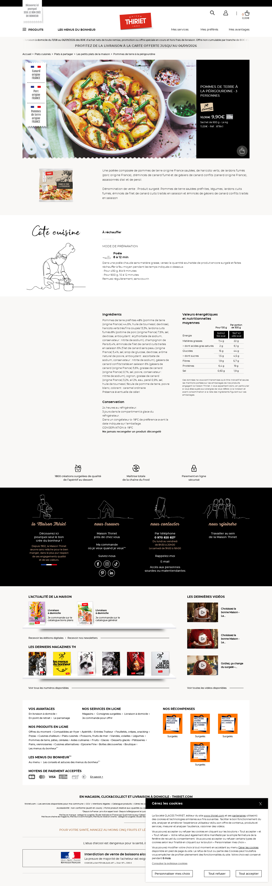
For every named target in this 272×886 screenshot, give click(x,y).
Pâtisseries (138, 740)
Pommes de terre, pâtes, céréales (48, 740)
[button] (226, 14)
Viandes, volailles (120, 735)
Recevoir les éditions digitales (46, 638)
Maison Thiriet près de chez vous (107, 535)
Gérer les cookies (248, 847)
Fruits (95, 740)
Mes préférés (209, 29)
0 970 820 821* (165, 537)
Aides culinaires (80, 740)
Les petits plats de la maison (93, 54)
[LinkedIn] (111, 573)
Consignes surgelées (109, 713)
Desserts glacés (120, 740)
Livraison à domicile (136, 713)
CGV (88, 804)
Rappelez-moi (165, 556)
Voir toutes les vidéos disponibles (207, 688)
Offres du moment (40, 731)
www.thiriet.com (214, 815)
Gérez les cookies (143, 804)
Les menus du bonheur (76, 29)
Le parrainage (62, 717)
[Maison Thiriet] (136, 21)
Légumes (138, 735)
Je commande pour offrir (97, 717)
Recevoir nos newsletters (83, 638)
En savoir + (96, 776)
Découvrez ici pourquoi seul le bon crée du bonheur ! (49, 537)
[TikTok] (116, 564)
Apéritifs (87, 731)
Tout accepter (249, 873)
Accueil (27, 54)
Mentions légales (101, 804)
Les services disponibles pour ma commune (60, 804)
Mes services (180, 29)
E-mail (164, 561)
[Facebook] (98, 564)
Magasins (87, 713)
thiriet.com (30, 804)
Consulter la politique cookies (169, 863)
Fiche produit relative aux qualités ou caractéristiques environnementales (142, 808)
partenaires (239, 815)
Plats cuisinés (43, 54)
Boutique (130, 744)
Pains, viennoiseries (40, 744)
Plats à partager (63, 54)
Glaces (105, 740)
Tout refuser (217, 873)
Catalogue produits (122, 804)
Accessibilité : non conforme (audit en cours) (79, 808)
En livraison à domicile (42, 713)
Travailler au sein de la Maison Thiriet (223, 535)
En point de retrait (39, 717)
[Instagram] (107, 564)
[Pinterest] (102, 573)
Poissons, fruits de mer (94, 735)
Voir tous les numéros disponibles (48, 688)
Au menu (34, 762)
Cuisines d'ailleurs (49, 735)
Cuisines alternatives (66, 744)
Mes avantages (239, 29)
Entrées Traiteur (103, 731)
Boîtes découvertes (110, 744)
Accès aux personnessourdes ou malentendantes (165, 569)
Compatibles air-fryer (66, 731)
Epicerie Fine (89, 744)
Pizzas (32, 735)
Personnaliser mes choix (172, 873)
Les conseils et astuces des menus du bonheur (71, 762)
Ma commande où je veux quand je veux (107, 546)
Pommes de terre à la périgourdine (134, 54)
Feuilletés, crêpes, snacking (131, 731)
